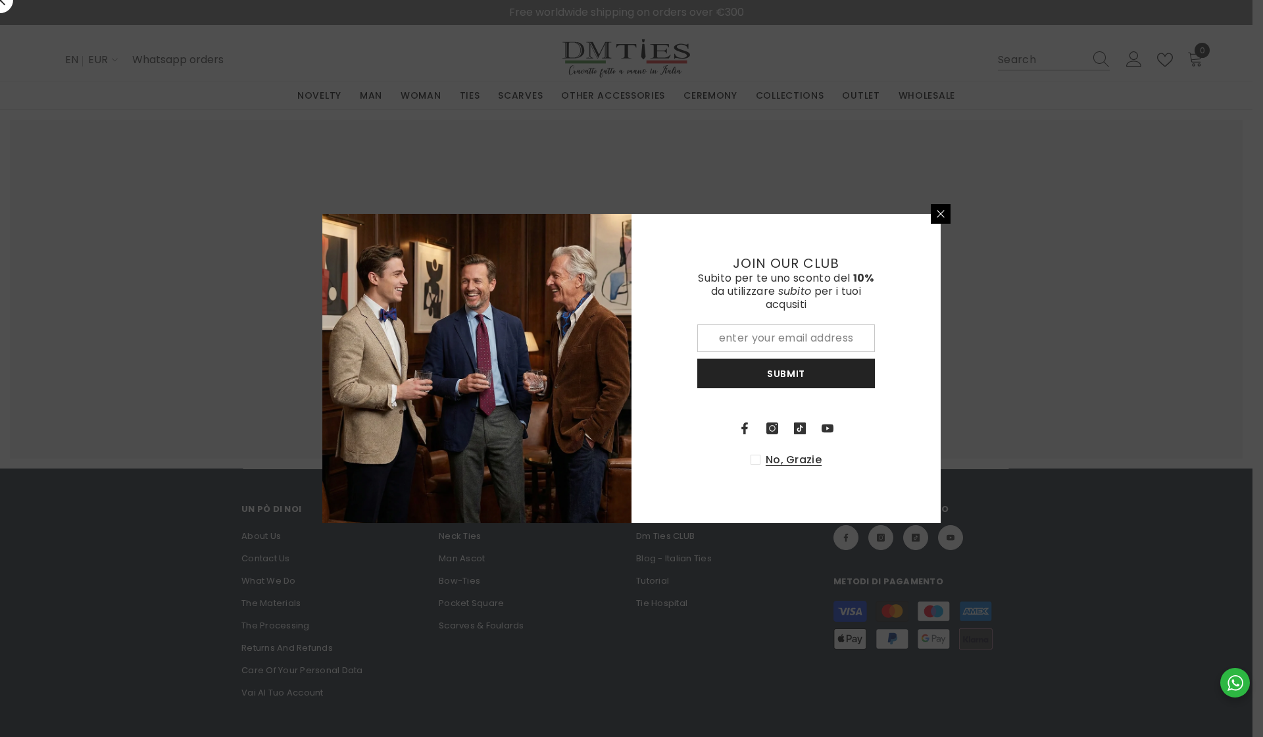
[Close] (941, 214)
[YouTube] (827, 428)
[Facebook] (744, 428)
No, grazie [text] (794, 460)
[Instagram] (772, 428)
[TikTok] (800, 428)
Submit (786, 373)
